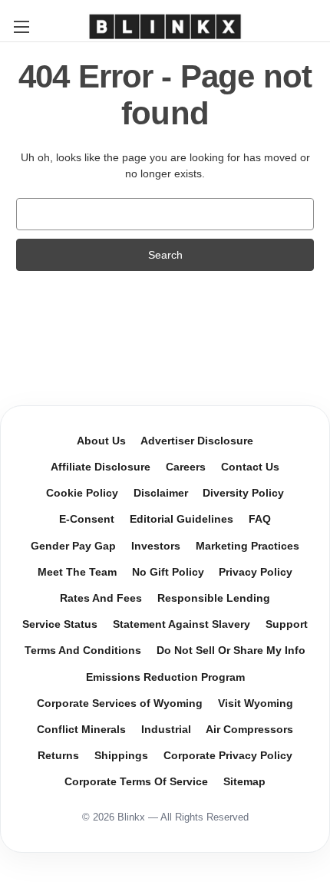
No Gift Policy (168, 572)
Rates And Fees (101, 598)
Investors (155, 546)
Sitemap (244, 782)
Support (287, 624)
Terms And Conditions (83, 650)
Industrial (166, 729)
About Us (101, 441)
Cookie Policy (82, 493)
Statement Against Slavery (181, 624)
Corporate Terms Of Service (136, 782)
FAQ (260, 519)
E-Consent (86, 519)
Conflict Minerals (81, 729)
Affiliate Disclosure (100, 467)
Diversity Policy (243, 493)
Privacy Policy (255, 572)
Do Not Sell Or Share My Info (231, 650)
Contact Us (250, 467)
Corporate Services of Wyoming (120, 703)
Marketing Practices (247, 546)
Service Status (59, 624)
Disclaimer (161, 493)
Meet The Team (77, 572)
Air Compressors (249, 729)
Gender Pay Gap (73, 546)
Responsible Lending (213, 598)
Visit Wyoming (255, 703)
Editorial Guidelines (181, 519)
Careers (186, 467)
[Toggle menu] (21, 26)
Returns (58, 755)
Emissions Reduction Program (165, 677)
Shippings (121, 755)
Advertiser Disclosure (196, 441)
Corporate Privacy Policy (227, 755)
